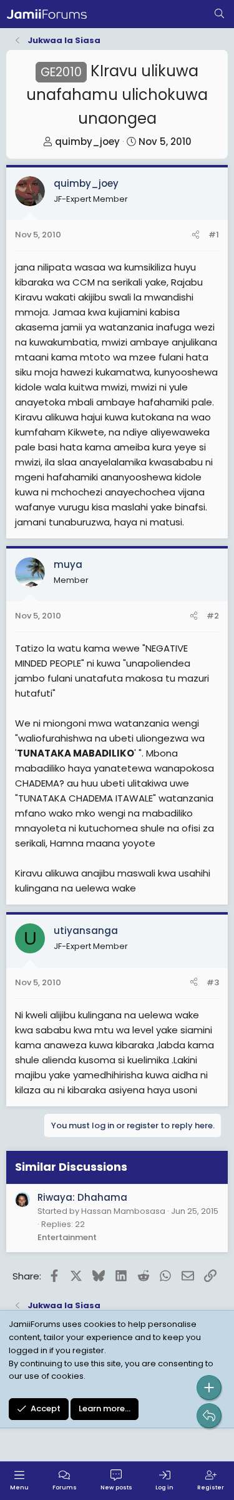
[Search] (219, 14)
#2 (213, 616)
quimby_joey (87, 141)
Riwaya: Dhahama (82, 1197)
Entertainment (67, 1237)
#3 (213, 982)
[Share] (195, 235)
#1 (213, 235)
